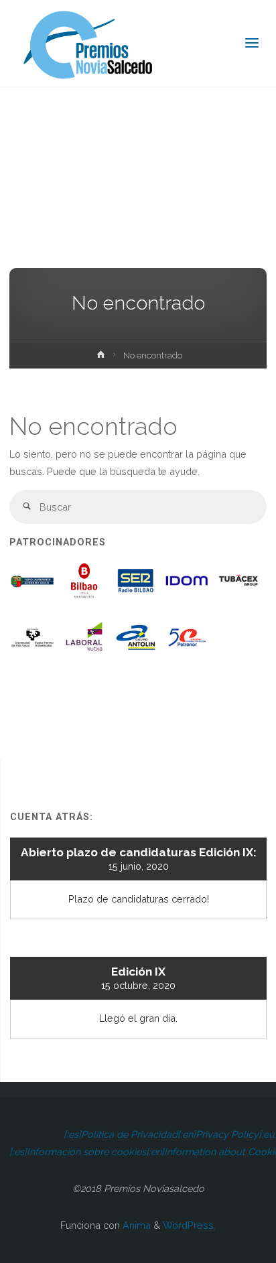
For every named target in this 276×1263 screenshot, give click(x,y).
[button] (33, 585)
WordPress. (189, 1225)
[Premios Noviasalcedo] (88, 43)
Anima (135, 1225)
